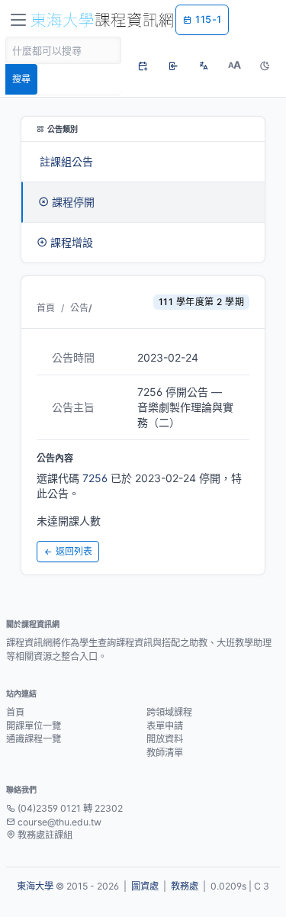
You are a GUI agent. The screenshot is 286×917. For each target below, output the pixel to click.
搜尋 (21, 79)
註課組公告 (66, 161)
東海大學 (35, 886)
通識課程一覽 (33, 739)
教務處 (184, 886)
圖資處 (145, 886)
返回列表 (74, 551)
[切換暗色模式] (264, 65)
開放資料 (164, 739)
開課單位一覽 (33, 726)
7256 (95, 477)
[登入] (173, 65)
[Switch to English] (203, 65)
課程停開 (73, 201)
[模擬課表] (142, 65)
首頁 (46, 308)
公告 (79, 308)
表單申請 (164, 726)
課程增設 (71, 242)
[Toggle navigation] (18, 20)
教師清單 (164, 752)
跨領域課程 (169, 712)
